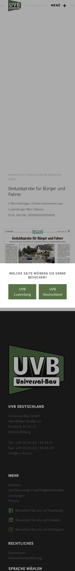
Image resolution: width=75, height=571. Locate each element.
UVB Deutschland (52, 291)
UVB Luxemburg (22, 291)
